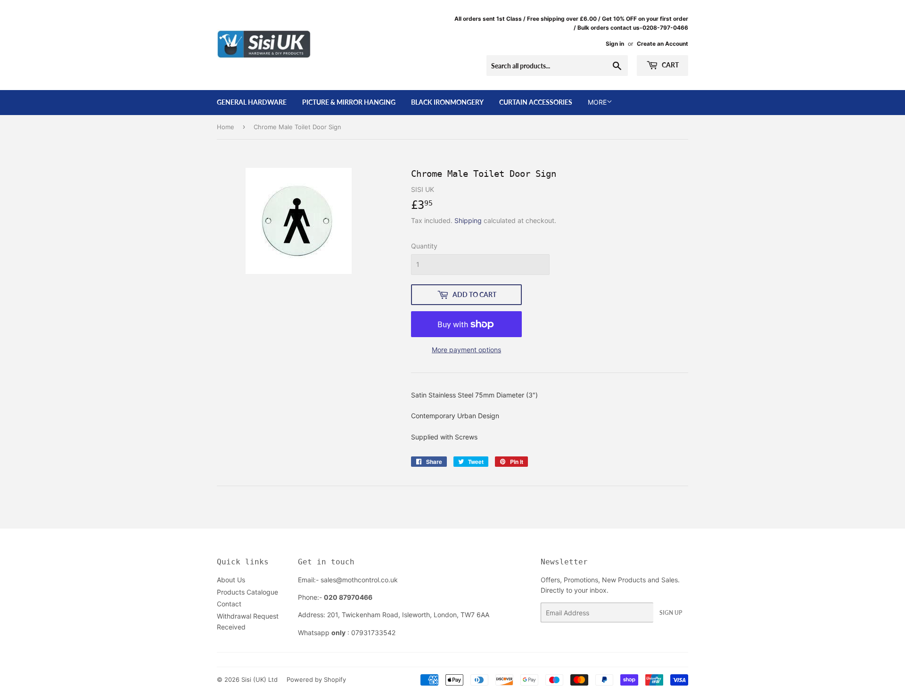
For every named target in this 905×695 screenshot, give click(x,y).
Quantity (424, 246)
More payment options (466, 350)
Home (225, 127)
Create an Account (662, 43)
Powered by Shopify (316, 679)
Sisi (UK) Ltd (259, 679)
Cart (669, 65)
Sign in (615, 43)
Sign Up (670, 612)
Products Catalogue (247, 592)
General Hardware (252, 102)
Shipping (468, 220)
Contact (229, 604)
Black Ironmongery (447, 102)
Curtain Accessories (535, 102)
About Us (231, 580)
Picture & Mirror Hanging (348, 102)
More (597, 102)
